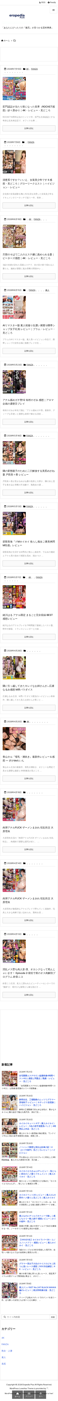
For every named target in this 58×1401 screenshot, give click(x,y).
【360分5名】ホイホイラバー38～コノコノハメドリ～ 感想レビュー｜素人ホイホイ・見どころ (37, 1242)
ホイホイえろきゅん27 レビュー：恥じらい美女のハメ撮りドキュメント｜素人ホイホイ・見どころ (37, 1174)
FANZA (34, 69)
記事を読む (29, 128)
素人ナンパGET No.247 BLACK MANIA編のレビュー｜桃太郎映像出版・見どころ (37, 1290)
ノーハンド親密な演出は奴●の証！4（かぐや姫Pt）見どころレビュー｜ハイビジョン (37, 1150)
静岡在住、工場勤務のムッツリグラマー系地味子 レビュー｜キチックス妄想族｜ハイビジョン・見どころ (37, 1102)
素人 (47, 290)
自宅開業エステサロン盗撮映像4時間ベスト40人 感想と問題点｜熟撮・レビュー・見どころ (37, 1078)
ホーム (7, 40)
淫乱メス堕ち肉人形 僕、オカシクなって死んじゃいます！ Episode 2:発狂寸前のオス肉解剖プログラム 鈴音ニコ (29, 973)
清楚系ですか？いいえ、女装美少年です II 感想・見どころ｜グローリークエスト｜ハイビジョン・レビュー (29, 183)
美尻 (4, 1363)
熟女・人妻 (7, 1350)
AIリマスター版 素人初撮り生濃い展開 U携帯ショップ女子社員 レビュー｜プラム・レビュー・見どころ (29, 329)
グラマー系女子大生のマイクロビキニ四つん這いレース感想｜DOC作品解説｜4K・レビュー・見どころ (37, 1266)
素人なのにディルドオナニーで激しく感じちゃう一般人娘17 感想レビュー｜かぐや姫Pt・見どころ (37, 1219)
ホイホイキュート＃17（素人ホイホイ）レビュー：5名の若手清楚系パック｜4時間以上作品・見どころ (37, 1126)
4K (27, 69)
